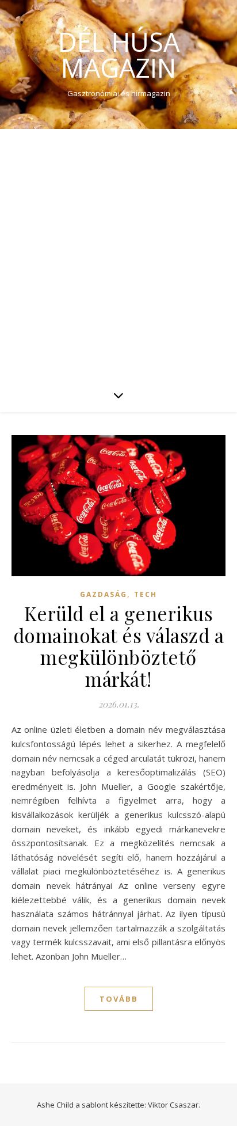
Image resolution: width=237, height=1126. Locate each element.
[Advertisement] (118, 253)
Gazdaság (103, 594)
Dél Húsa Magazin (118, 55)
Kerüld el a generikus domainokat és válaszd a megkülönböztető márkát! (118, 645)
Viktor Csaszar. (174, 1105)
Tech (145, 594)
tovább (119, 999)
